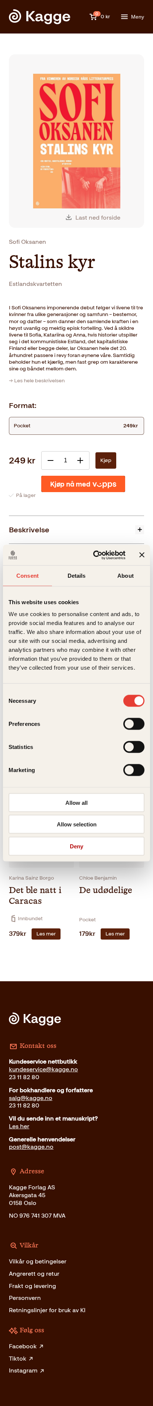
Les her (19, 1126)
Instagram (23, 1370)
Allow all (76, 802)
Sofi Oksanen (27, 241)
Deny (76, 846)
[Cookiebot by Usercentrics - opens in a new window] (95, 555)
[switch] (133, 724)
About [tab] (125, 576)
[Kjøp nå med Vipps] (83, 484)
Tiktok (17, 1358)
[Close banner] (141, 555)
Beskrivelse (29, 529)
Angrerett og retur (34, 1273)
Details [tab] (77, 576)
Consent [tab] (27, 576)
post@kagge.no (31, 1146)
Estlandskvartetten (35, 283)
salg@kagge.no (30, 1097)
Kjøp (105, 460)
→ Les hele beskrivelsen (37, 380)
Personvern (25, 1297)
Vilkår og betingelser (37, 1261)
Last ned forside (97, 217)
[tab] (76, 529)
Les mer (46, 934)
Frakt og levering (32, 1285)
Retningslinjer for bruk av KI (47, 1310)
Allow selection (77, 824)
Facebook (23, 1346)
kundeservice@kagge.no (43, 1069)
